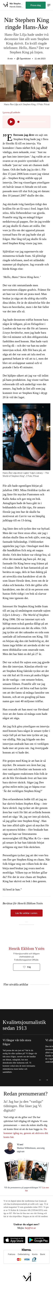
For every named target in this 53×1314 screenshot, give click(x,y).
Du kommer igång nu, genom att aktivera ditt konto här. (26, 1133)
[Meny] (48, 5)
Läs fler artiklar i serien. (26, 913)
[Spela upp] (11, 122)
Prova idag (35, 5)
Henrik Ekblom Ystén (26, 948)
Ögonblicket (25, 58)
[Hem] (5, 5)
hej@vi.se (30, 1227)
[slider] (18, 122)
